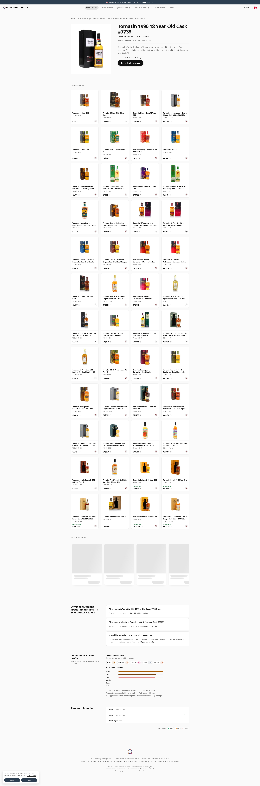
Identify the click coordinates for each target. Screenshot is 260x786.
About (90, 761)
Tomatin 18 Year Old (114, 710)
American (142, 8)
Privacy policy (118, 761)
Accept (29, 780)
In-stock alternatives (130, 63)
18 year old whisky (147, 642)
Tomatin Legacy (113, 721)
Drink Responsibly (172, 761)
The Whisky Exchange (134, 58)
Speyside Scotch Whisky (97, 18)
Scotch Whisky (81, 18)
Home (73, 18)
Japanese (123, 8)
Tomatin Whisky (112, 18)
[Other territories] (255, 7)
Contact (97, 761)
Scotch (91, 8)
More (172, 8)
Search (83, 761)
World (159, 8)
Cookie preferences (157, 761)
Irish (107, 8)
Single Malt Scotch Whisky (149, 626)
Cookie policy (31, 776)
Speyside (133, 613)
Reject (12, 780)
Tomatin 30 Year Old (114, 715)
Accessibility (145, 761)
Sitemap (109, 761)
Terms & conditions (132, 761)
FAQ (103, 761)
